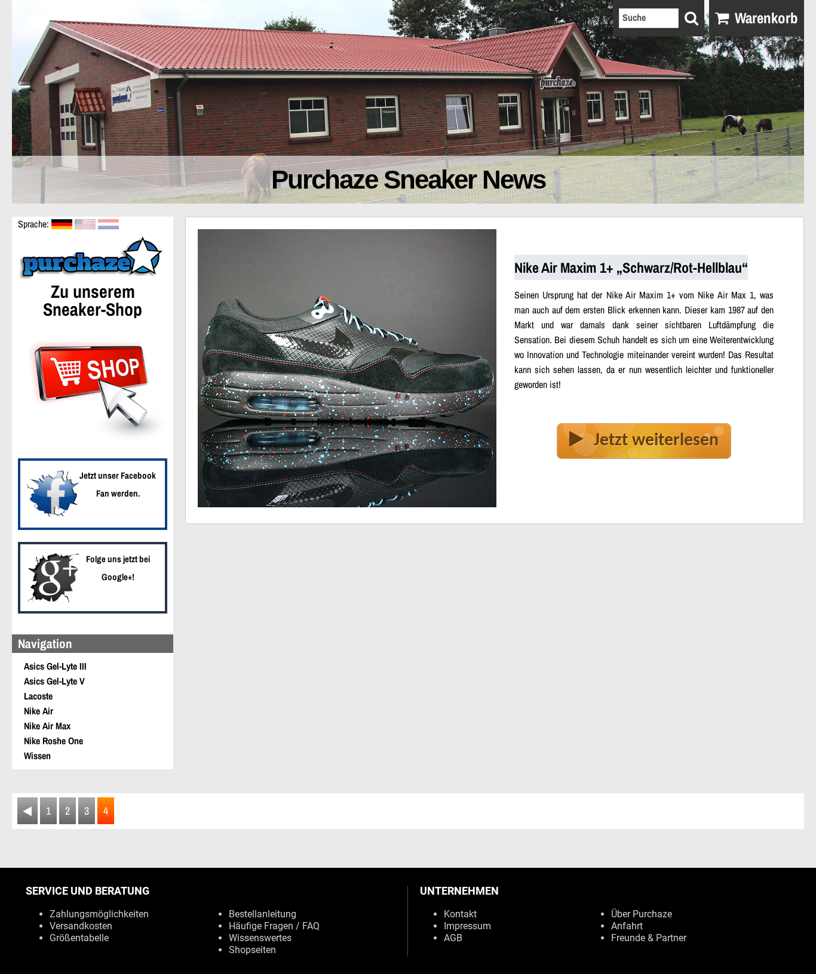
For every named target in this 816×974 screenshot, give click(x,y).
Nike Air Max (47, 725)
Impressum (467, 926)
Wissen (37, 755)
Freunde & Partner (648, 938)
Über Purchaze (641, 914)
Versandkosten (81, 926)
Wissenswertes (260, 938)
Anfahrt (627, 926)
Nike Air (38, 710)
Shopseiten (252, 949)
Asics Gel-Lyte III (55, 666)
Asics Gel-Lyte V (54, 681)
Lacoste (38, 695)
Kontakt (460, 914)
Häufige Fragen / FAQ (274, 926)
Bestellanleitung (262, 914)
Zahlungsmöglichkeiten (99, 914)
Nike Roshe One (53, 740)
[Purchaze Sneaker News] (92, 277)
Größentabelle (79, 938)
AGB (453, 938)
